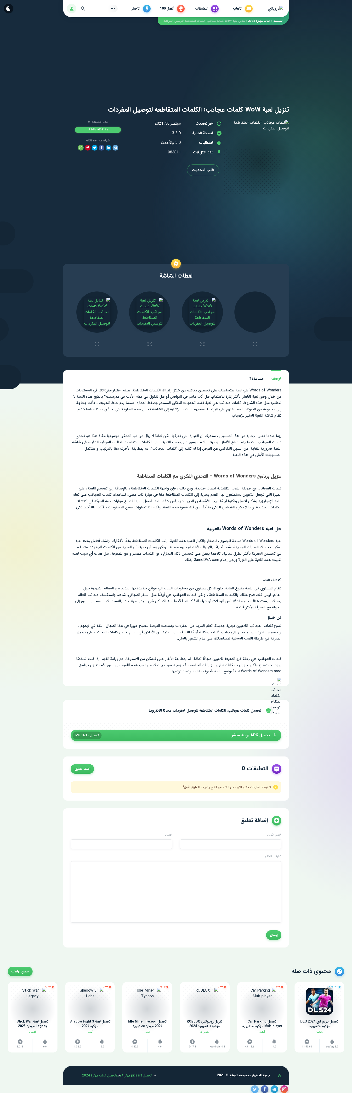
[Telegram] (115, 148)
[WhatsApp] (81, 148)
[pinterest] (88, 148)
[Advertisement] (176, 58)
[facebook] (101, 148)
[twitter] (94, 148)
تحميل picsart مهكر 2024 (134, 1075)
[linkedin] (108, 148)
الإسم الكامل (274, 835)
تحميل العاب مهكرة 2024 (99, 1075)
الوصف (276, 379)
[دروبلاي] (275, 8)
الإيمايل (168, 835)
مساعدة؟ (257, 379)
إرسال (274, 935)
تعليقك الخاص (272, 856)
